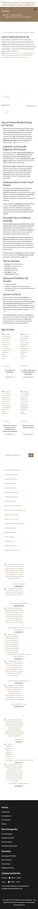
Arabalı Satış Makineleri (11, 474)
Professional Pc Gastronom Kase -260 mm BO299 (19, 760)
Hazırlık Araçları (6, 834)
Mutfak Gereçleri (9, 537)
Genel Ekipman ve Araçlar (11, 514)
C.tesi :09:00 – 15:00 (10, 882)
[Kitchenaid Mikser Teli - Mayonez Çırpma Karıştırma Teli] (19, 617)
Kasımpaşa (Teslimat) (8, 856)
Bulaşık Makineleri (7, 838)
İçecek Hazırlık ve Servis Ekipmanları (14, 523)
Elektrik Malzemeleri (10, 501)
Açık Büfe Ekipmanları (10, 479)
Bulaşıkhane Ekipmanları (11, 492)
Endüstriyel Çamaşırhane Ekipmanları (15, 510)
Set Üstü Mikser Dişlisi (19, 584)
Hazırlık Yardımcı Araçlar (11, 519)
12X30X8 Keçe (19, 739)
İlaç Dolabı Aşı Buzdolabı (10, 371)
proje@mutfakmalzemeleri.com (12, 888)
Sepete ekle (26, 112)
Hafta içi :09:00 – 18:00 (11, 878)
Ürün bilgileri (10, 384)
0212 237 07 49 (22, 142)
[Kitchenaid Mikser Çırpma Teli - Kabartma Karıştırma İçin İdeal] (19, 644)
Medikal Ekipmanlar (10, 532)
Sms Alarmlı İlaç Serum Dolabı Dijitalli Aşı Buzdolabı (28, 372)
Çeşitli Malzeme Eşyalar (11, 497)
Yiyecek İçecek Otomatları (11, 550)
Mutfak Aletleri (6, 842)
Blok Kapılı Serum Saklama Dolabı (28, 426)
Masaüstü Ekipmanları (10, 528)
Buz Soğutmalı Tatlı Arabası (19, 704)
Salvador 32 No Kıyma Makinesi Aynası (19, 681)
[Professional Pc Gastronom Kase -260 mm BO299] (19, 751)
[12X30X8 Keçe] (19, 728)
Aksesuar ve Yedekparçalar (12, 470)
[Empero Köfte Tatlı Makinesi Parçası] (19, 773)
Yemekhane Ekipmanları (9, 846)
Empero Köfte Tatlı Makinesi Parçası (19, 783)
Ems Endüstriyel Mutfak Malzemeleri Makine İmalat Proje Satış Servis (19, 902)
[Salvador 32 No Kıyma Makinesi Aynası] (19, 670)
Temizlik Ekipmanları (10, 546)
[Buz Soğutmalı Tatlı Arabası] (19, 694)
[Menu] (35, 9)
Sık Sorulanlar (6, 820)
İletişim (3, 824)
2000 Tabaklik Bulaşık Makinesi (19, 603)
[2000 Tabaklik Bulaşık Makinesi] (19, 595)
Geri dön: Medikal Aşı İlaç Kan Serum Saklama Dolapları (18, 32)
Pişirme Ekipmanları (10, 483)
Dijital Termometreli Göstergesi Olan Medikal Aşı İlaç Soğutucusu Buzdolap (10, 428)
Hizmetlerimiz (6, 816)
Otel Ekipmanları (9, 541)
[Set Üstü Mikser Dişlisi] (19, 573)
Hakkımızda (5, 812)
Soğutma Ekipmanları (10, 488)
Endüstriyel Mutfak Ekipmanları (13, 505)
